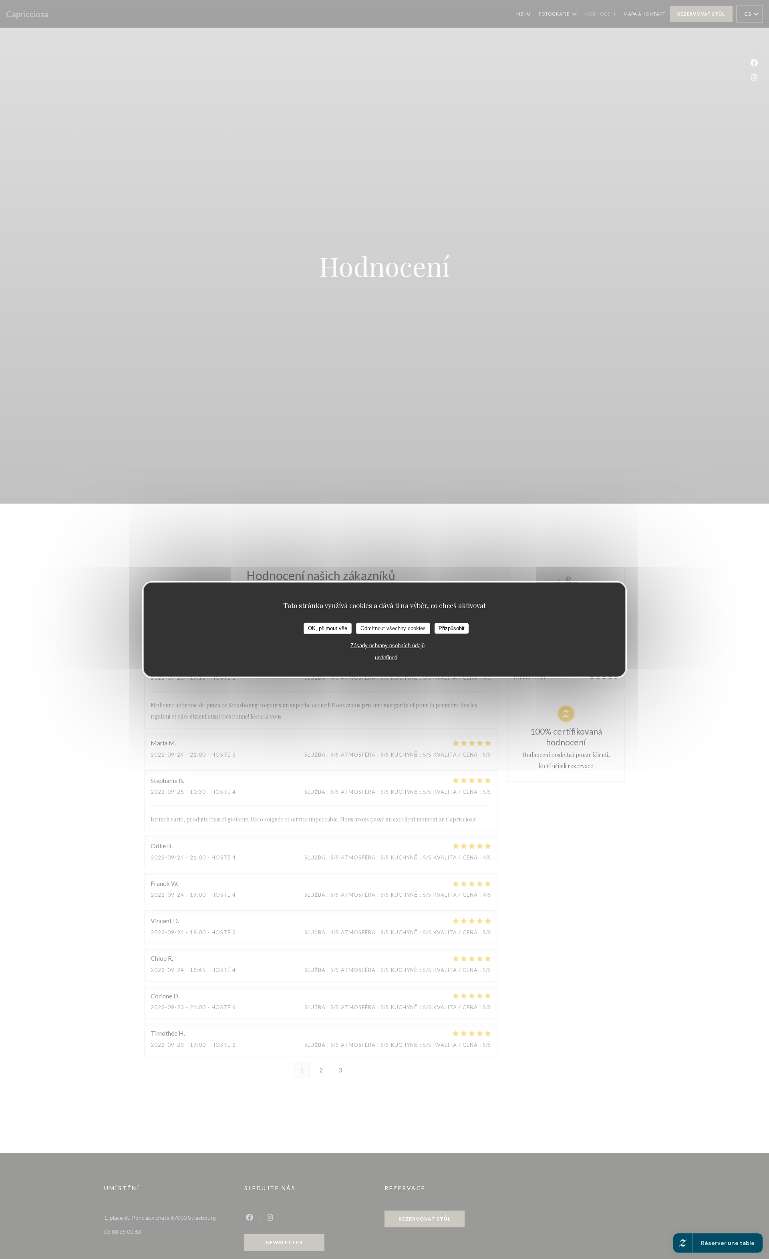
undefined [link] (386, 657)
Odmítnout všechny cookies (393, 628)
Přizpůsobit (452, 628)
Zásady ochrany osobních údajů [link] (387, 645)
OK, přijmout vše (327, 628)
